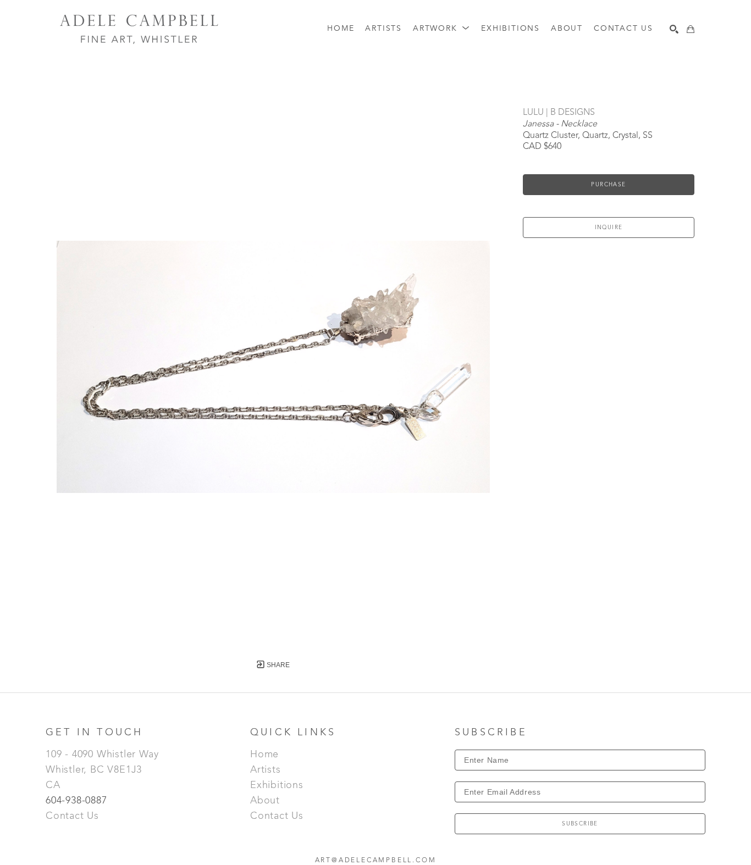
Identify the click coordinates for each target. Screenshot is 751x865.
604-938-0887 (78, 801)
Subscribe (580, 824)
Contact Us (72, 816)
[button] (441, 29)
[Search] (674, 29)
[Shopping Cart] (690, 29)
